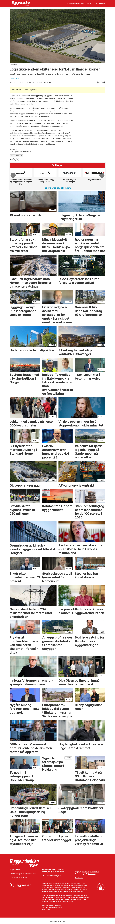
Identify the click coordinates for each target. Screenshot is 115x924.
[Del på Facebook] (98, 82)
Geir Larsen (92, 874)
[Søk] (96, 3)
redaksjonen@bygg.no (56, 876)
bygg (12, 155)
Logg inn (88, 3)
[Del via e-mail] (104, 82)
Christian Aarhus (59, 872)
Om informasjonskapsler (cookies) (53, 907)
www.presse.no (78, 891)
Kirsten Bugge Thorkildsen (90, 872)
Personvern (46, 909)
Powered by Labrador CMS (57, 921)
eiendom (19, 155)
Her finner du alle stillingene (57, 188)
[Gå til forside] (21, 3)
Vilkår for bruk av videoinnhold (51, 905)
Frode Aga (61, 869)
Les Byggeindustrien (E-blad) (75, 3)
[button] (13, 175)
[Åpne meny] (102, 3)
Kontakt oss (79, 878)
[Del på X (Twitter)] (101, 82)
